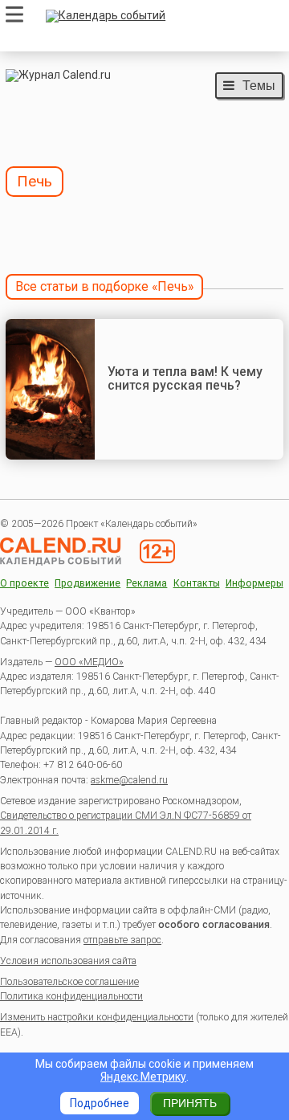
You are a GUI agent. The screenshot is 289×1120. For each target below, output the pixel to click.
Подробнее (99, 1103)
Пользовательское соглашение (69, 981)
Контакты (196, 583)
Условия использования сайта (68, 961)
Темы (258, 85)
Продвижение (87, 583)
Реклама (146, 583)
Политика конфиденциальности (71, 996)
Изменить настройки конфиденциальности (96, 1017)
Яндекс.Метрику (143, 1076)
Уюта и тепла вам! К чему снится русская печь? (185, 379)
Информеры (254, 583)
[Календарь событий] (160, 16)
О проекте (24, 583)
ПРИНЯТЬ (190, 1103)
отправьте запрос (122, 940)
